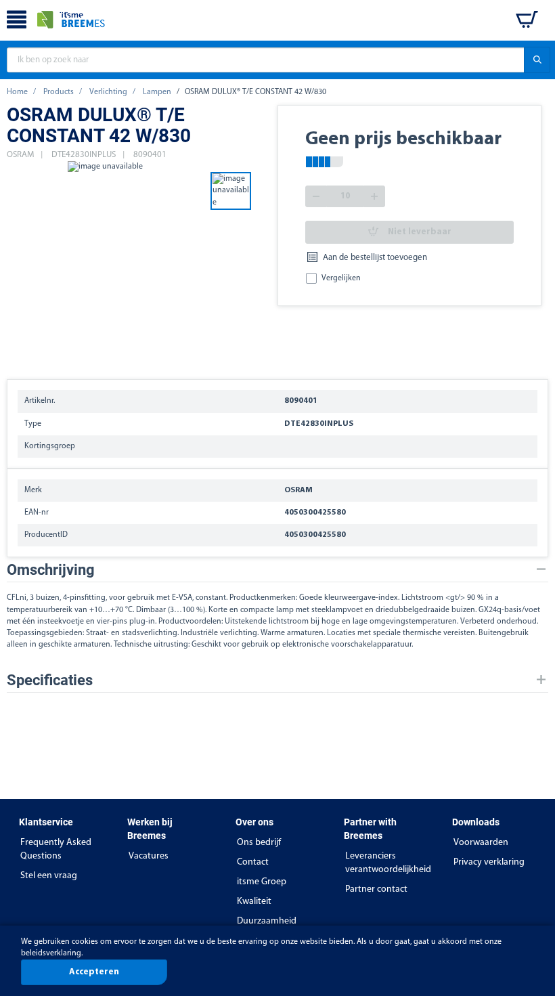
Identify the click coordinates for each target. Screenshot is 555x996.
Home (17, 92)
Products (58, 92)
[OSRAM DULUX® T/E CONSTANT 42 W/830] (105, 262)
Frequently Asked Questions (55, 849)
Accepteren (94, 972)
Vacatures (149, 856)
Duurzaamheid (266, 921)
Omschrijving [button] (51, 569)
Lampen (157, 92)
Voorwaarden (480, 843)
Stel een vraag (48, 876)
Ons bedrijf (259, 843)
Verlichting (108, 92)
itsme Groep (261, 882)
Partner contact (376, 889)
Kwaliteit (254, 901)
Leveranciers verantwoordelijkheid (388, 863)
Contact (253, 862)
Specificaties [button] (50, 680)
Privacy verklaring (489, 862)
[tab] (277, 569)
